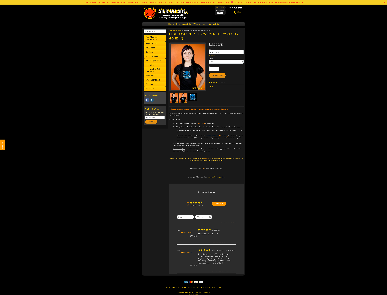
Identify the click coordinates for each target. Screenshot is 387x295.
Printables (150, 84)
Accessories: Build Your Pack (153, 70)
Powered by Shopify (193, 294)
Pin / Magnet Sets (153, 61)
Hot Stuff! (150, 76)
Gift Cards (150, 88)
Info (178, 24)
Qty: (210, 66)
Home (171, 24)
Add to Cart (217, 75)
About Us (186, 24)
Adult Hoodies (152, 56)
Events (219, 287)
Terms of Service (193, 287)
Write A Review (219, 204)
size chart (207, 158)
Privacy (183, 287)
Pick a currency (220, 11)
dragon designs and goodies (216, 177)
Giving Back (205, 287)
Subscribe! (151, 122)
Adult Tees (150, 48)
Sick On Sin (188, 292)
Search (168, 287)
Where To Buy (200, 24)
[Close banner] (384, 2)
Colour (211, 58)
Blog (213, 287)
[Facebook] (147, 100)
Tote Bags (150, 65)
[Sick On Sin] (166, 19)
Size (210, 49)
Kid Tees (149, 52)
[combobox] (185, 217)
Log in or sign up (220, 7)
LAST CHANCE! (153, 80)
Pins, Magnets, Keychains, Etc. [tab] (152, 38)
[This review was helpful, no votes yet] (230, 242)
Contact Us (214, 24)
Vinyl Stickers (151, 44)
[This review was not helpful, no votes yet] (234, 242)
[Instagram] (152, 100)
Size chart (212, 55)
